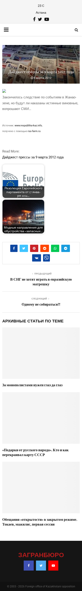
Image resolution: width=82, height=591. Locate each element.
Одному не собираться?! (41, 304)
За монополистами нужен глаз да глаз (32, 385)
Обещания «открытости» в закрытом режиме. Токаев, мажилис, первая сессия (39, 522)
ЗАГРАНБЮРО (41, 555)
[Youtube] (53, 566)
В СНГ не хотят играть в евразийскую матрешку (41, 282)
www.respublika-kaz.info (28, 125)
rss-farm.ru (34, 131)
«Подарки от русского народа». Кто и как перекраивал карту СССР (35, 452)
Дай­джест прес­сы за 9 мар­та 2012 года (33, 157)
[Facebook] (29, 566)
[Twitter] (41, 566)
